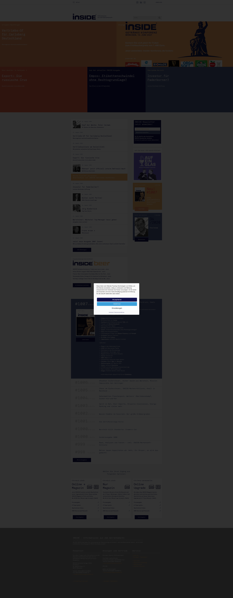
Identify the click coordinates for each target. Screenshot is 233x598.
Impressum (111, 312)
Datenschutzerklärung (119, 312)
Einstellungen (117, 308)
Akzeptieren (117, 300)
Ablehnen (117, 304)
